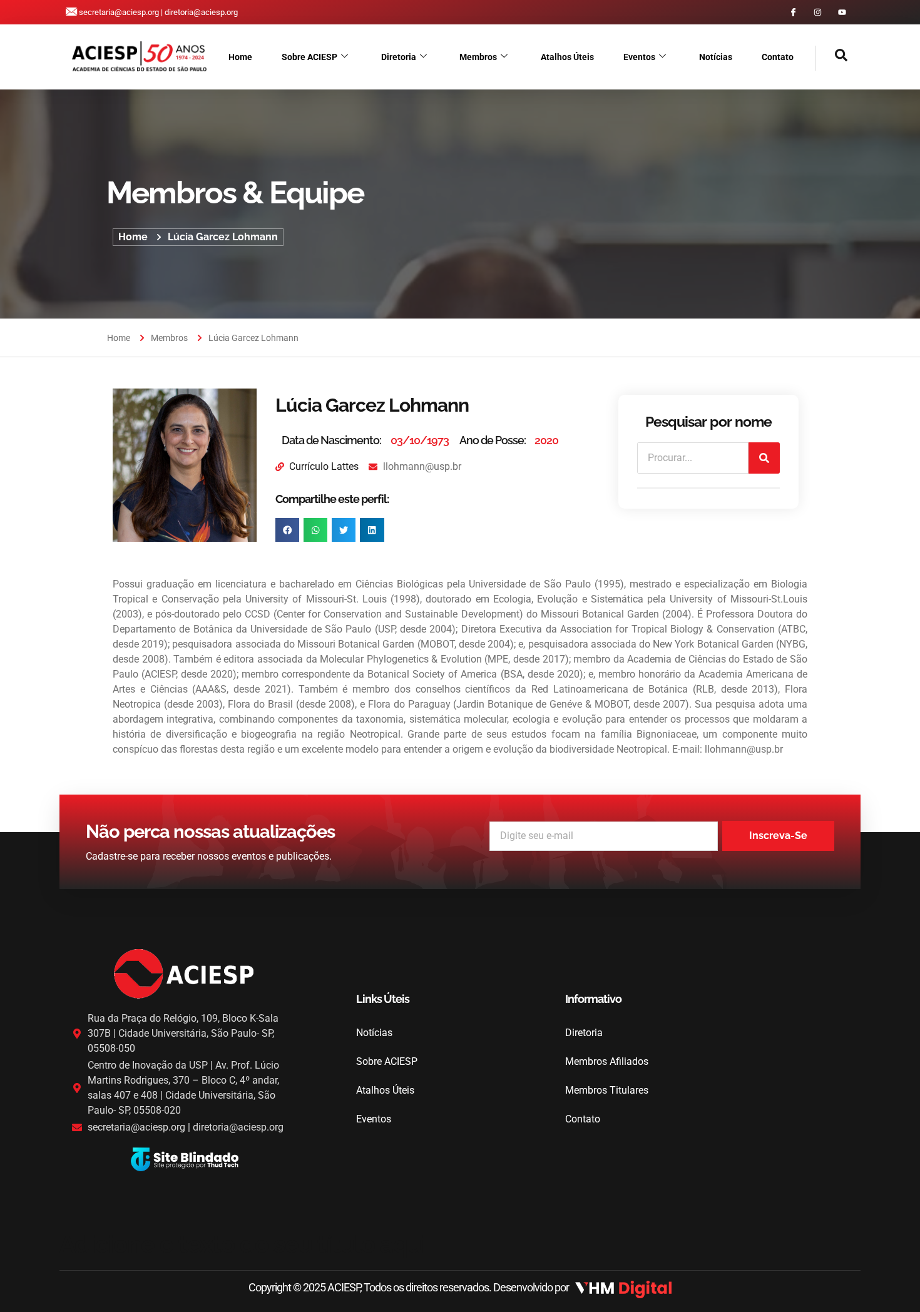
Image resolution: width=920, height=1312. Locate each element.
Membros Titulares (606, 1090)
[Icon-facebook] (793, 12)
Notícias (715, 57)
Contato (778, 57)
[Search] (764, 458)
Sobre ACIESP (309, 57)
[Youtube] (842, 12)
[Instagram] (817, 12)
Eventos (639, 57)
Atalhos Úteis (567, 57)
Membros (478, 57)
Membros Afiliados (606, 1061)
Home (240, 57)
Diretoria (398, 57)
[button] (831, 58)
